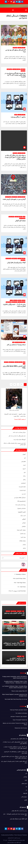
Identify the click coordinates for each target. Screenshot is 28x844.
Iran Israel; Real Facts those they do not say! (16, 699)
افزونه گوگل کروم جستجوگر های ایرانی (18, 819)
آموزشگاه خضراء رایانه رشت (19, 439)
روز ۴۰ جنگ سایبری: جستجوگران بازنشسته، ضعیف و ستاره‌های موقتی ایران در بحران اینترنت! (14, 645)
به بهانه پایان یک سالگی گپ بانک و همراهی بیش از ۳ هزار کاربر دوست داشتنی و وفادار (15, 157)
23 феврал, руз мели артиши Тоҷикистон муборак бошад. (15, 724)
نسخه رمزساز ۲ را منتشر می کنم (16, 344)
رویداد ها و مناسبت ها (21, 505)
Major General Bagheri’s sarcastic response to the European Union (14, 695)
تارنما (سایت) (15, 300)
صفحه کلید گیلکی (20, 220)
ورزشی (24, 544)
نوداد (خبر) (23, 537)
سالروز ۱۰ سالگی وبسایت (18, 117)
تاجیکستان (19, 300)
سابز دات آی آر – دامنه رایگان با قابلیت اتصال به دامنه (14, 305)
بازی (25, 472)
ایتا (26, 787)
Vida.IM (25, 793)
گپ (26, 773)
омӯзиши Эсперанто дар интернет (19, 716)
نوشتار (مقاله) (15, 47)
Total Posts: (22, 587)
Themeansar (24, 835)
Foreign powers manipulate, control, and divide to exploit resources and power (14, 677)
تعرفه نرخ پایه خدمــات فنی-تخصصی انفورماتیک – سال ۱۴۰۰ (15, 814)
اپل (25, 458)
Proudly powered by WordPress (7, 835)
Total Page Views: (21, 582)
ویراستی (25, 777)
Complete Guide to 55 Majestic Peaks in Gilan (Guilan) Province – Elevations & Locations (15, 682)
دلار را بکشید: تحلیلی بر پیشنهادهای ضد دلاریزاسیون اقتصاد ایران (16, 660)
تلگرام (25, 800)
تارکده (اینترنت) (23, 69)
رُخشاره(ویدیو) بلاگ (21, 501)
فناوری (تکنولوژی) (9, 69)
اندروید (24, 216)
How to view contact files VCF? (19, 691)
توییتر (26, 780)
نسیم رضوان (24, 783)
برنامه (24, 476)
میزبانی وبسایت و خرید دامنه (19, 432)
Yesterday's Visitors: (20, 574)
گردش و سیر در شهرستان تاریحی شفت (14, 199)
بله (26, 790)
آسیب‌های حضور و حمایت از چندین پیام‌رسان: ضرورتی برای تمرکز (14, 762)
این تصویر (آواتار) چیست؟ (20, 419)
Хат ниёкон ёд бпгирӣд (21, 713)
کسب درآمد (23, 516)
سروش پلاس (24, 797)
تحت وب (11, 300)
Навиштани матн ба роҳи (21, 728)
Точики (22, 706)
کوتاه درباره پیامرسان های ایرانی (16, 262)
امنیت (24, 465)
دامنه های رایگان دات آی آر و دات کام (17, 436)
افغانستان (23, 300)
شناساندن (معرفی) (14, 197)
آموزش (24, 362)
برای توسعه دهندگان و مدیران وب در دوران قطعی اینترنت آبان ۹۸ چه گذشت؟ (15, 75)
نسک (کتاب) (6, 362)
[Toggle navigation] (12, 10)
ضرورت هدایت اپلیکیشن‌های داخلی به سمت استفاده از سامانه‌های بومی (15, 630)
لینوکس (24, 523)
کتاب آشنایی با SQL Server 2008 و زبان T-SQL (14, 367)
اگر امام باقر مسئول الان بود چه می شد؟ (15, 51)
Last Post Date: (21, 591)
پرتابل (24, 342)
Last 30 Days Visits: (20, 578)
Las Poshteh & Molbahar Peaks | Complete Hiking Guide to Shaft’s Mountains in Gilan (14, 687)
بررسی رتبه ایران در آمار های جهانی (19, 811)
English (22, 673)
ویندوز (13, 342)
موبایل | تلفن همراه (8, 197)
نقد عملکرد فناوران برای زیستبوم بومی (14, 614)
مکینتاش (24, 526)
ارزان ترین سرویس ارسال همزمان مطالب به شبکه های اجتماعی (15, 444)
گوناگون (16, 114)
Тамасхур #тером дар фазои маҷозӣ (18, 710)
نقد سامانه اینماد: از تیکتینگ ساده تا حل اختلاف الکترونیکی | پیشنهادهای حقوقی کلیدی (14, 757)
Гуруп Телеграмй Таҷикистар (20, 720)
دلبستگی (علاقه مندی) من (21, 47)
